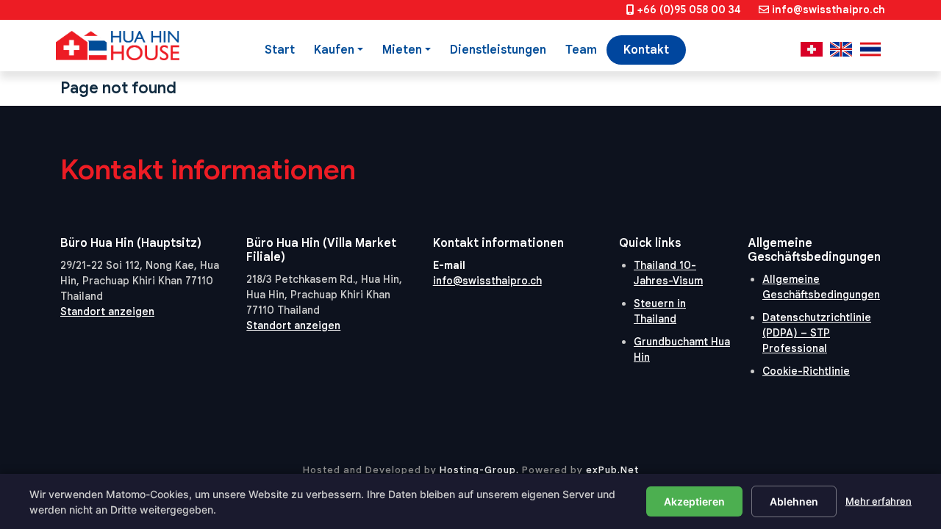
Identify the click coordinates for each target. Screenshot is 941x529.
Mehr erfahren (878, 501)
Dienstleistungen (498, 50)
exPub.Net (612, 470)
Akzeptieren (694, 501)
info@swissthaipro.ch (828, 9)
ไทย (870, 49)
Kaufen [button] (334, 50)
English (841, 49)
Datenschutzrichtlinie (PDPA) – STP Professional (816, 333)
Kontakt (646, 50)
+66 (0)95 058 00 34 (689, 9)
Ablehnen (794, 501)
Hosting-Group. (479, 470)
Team (581, 50)
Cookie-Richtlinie (806, 371)
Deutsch (812, 49)
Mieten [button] (402, 50)
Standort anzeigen (107, 311)
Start (280, 50)
